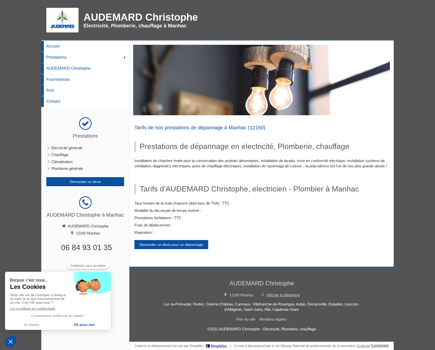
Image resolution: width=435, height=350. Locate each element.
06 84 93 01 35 (86, 247)
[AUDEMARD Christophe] (62, 28)
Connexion (380, 345)
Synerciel (363, 346)
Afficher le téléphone (283, 295)
